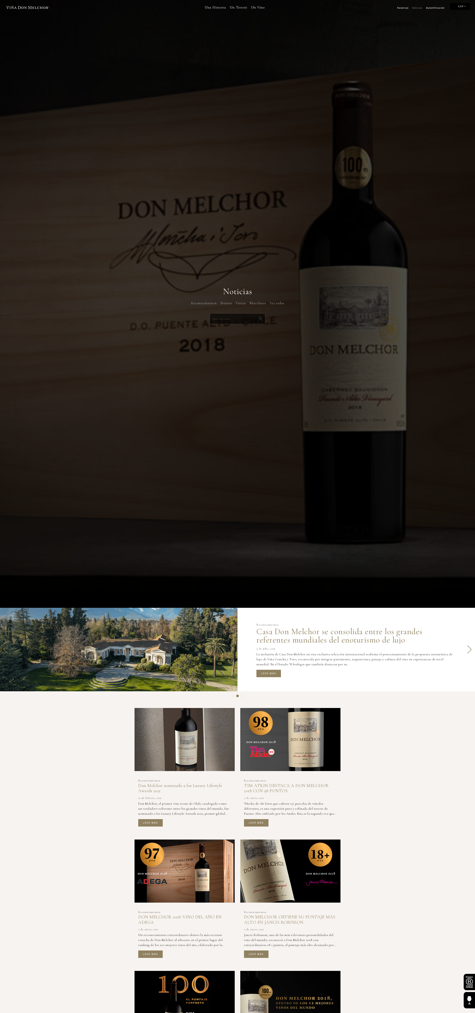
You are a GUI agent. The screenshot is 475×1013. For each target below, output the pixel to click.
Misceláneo (258, 303)
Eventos (226, 303)
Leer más (268, 673)
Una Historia (215, 7)
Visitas (241, 303)
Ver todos (277, 303)
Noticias (417, 8)
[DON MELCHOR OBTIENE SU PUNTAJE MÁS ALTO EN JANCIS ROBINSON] (290, 871)
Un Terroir (238, 7)
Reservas (403, 8)
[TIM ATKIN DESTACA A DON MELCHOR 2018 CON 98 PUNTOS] (290, 739)
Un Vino (258, 7)
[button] (5, 649)
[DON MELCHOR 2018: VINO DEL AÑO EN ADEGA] (185, 871)
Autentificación (434, 8)
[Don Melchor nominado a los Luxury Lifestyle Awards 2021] (185, 739)
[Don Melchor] (28, 7)
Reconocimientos (204, 303)
